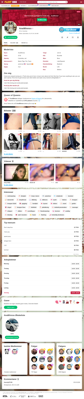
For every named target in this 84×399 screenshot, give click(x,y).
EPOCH (31, 392)
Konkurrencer (43, 5)
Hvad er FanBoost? (74, 33)
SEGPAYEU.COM (38, 392)
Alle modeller (5, 5)
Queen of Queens (37, 98)
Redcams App (55, 5)
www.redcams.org (22, 392)
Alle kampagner (32, 5)
